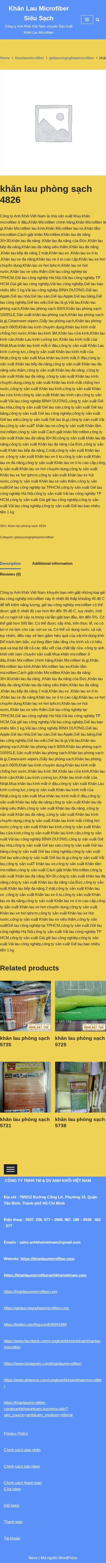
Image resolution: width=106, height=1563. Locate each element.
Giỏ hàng (11, 1505)
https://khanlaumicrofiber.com (47, 1258)
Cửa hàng (12, 1489)
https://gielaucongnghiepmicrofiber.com (36, 1308)
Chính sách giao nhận (22, 1450)
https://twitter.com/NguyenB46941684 (35, 1324)
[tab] (10, 563)
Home (5, 58)
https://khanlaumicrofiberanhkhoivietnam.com (45, 1275)
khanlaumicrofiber (29, 58)
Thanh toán (13, 1522)
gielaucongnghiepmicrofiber (71, 58)
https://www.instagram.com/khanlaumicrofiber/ (43, 1363)
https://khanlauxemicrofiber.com (30, 1291)
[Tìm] (98, 20)
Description (10, 563)
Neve (33, 1558)
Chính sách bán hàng (22, 1466)
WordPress (67, 1558)
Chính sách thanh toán (23, 1483)
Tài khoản (12, 1538)
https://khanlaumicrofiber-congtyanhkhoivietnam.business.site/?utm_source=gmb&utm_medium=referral (38, 1408)
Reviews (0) (10, 574)
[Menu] (87, 19)
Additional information (52, 563)
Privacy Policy (16, 1433)
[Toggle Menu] (10, 1169)
